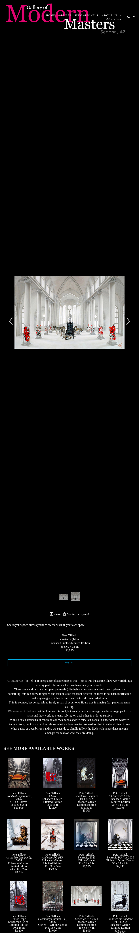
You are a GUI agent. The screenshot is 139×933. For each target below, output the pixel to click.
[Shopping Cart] (134, 17)
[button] (112, 15)
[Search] (128, 17)
